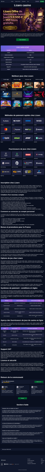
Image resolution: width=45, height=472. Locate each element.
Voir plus (22, 398)
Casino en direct (16, 79)
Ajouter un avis (39, 381)
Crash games (27, 79)
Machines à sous (38, 79)
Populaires (5, 79)
